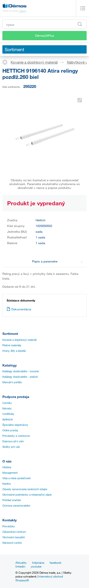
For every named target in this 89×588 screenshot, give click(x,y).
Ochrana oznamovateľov (16, 505)
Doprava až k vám (13, 441)
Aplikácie (7, 419)
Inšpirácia (38, 562)
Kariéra (6, 483)
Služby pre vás (11, 446)
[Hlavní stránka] (6, 62)
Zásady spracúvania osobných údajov (24, 489)
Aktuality (21, 562)
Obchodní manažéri (13, 537)
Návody (7, 408)
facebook (55, 562)
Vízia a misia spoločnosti (16, 478)
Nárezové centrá (12, 542)
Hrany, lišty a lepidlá (14, 350)
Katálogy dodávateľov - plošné (20, 376)
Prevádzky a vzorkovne (16, 435)
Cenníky (7, 403)
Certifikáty (8, 414)
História (6, 467)
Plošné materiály (11, 345)
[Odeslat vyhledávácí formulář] (79, 24)
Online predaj (10, 430)
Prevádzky (8, 526)
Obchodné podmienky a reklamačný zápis (27, 494)
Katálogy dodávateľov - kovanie (20, 371)
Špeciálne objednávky (15, 425)
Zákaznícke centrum (14, 531)
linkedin (20, 566)
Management (10, 472)
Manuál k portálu (12, 382)
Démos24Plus (44, 35)
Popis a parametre (44, 261)
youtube (36, 566)
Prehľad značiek (11, 500)
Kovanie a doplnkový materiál (34, 62)
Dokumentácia (21, 309)
